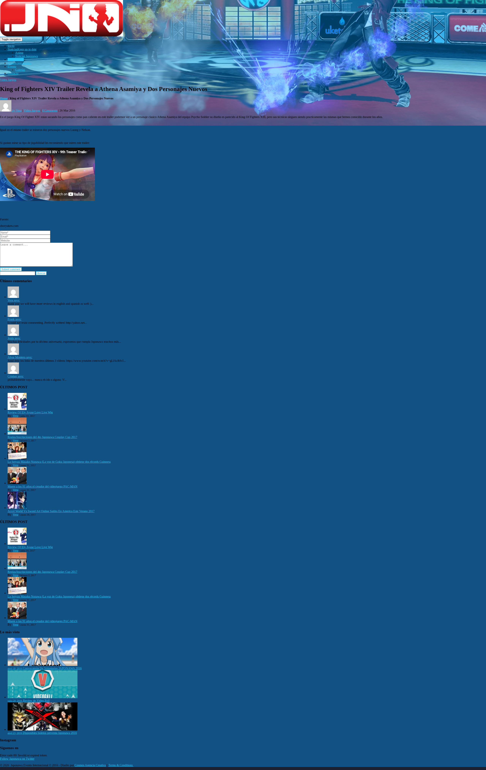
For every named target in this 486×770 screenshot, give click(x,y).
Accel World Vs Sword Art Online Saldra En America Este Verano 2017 (51, 511)
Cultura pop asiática (19, 63)
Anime (19, 52)
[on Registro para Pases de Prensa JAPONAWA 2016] (13, 353)
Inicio (11, 45)
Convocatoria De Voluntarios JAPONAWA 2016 (52, 668)
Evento (12, 66)
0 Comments (49, 110)
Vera (14, 300)
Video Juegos (16, 59)
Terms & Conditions (120, 765)
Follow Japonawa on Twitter (17, 758)
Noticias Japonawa (26, 56)
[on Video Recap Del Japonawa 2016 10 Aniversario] (13, 334)
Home (4, 98)
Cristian (16, 376)
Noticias (22, 49)
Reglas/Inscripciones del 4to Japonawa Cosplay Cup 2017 (42, 437)
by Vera (16, 110)
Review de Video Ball (36, 700)
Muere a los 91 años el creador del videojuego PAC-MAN (42, 486)
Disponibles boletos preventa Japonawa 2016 (50, 732)
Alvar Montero (20, 357)
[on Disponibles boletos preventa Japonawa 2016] (13, 372)
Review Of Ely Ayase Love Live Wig (30, 412)
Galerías (20, 69)
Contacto (13, 73)
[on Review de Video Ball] (13, 296)
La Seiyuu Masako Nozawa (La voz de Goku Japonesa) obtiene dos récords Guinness (59, 461)
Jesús (14, 338)
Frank (14, 319)
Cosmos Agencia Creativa (90, 765)
